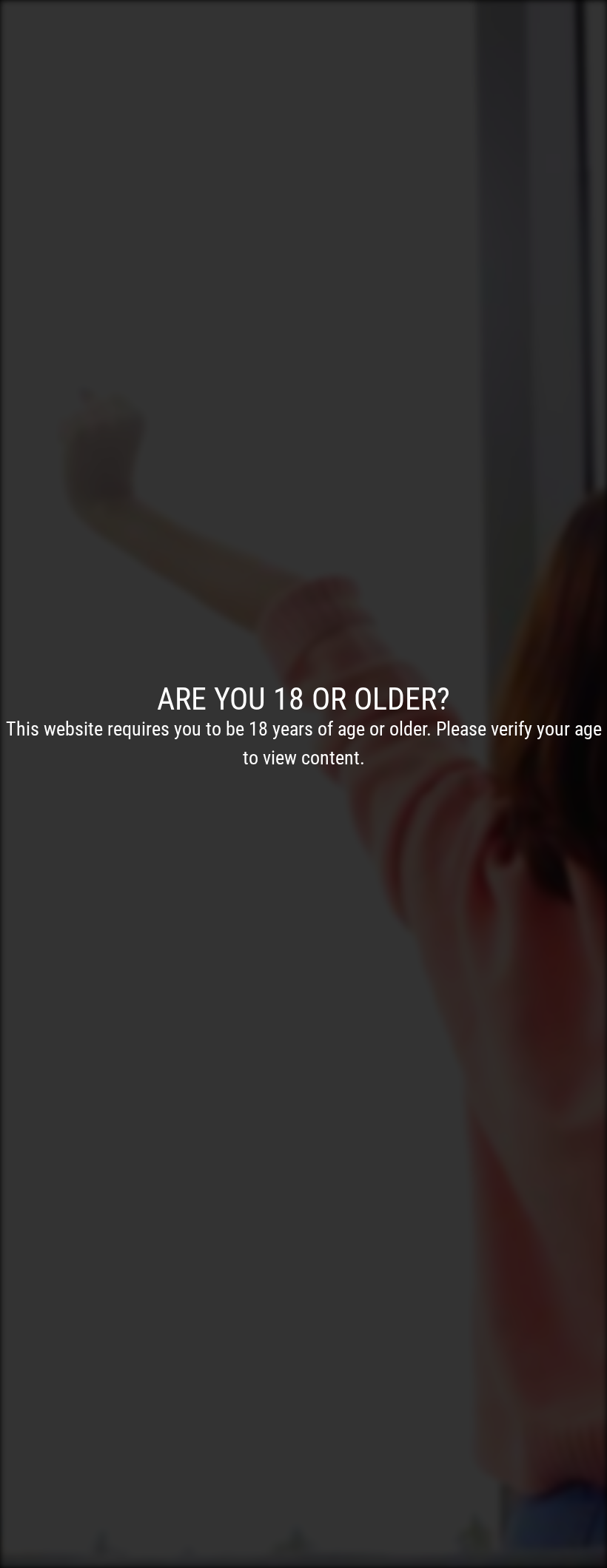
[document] (303, 784)
